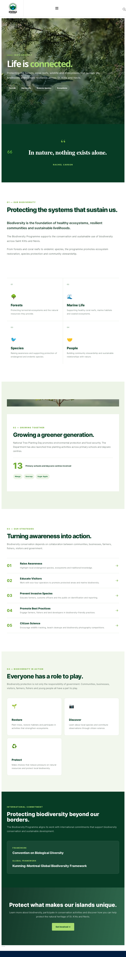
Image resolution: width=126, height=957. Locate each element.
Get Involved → (63, 927)
